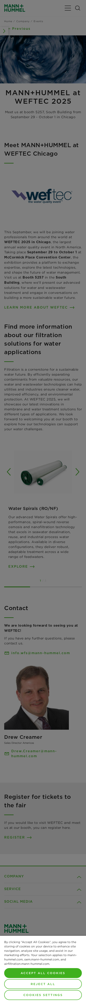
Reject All (43, 984)
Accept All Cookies (43, 973)
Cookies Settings (43, 995)
